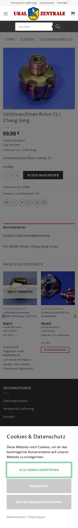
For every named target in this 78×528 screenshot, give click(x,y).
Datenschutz (16, 517)
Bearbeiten (39, 486)
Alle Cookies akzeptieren (39, 470)
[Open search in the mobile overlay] (39, 26)
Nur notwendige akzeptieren (39, 502)
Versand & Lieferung (24, 3)
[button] (5, 14)
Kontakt (62, 3)
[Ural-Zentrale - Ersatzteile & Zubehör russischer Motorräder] (39, 13)
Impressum (47, 3)
